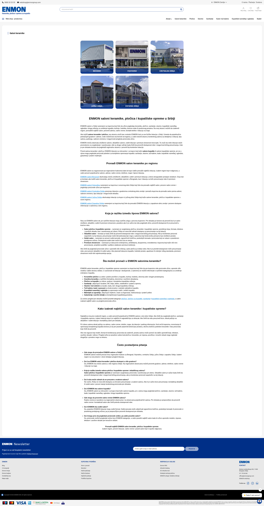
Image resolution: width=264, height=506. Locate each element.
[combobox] (119, 9)
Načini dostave (85, 473)
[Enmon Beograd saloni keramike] (96, 57)
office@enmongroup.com (246, 476)
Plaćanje (252, 2)
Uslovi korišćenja (209, 495)
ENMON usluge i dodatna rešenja (169, 476)
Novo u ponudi (85, 465)
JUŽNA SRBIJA (97, 106)
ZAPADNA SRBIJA (132, 106)
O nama (245, 2)
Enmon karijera (6, 473)
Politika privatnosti (32, 454)
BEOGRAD (97, 71)
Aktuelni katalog (165, 468)
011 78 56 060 (243, 473)
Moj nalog (243, 10)
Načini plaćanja (85, 470)
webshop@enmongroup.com (30, 2)
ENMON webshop (244, 478)
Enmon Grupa (6, 470)
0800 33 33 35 (10, 2)
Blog (3, 465)
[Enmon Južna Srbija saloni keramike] (96, 92)
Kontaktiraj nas (6, 476)
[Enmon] (7, 444)
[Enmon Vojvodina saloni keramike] (132, 57)
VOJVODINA (132, 71)
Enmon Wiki (163, 465)
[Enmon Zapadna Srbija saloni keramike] (132, 92)
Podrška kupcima (86, 478)
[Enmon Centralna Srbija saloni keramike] (167, 57)
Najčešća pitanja (86, 476)
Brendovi (83, 468)
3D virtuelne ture (165, 470)
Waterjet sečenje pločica (167, 473)
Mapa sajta (5, 478)
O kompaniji (5, 468)
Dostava (259, 2)
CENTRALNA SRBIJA (167, 71)
